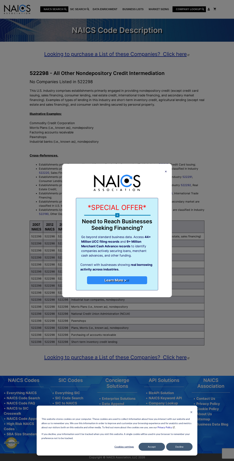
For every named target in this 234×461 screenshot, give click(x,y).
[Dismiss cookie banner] (191, 412)
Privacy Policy (164, 427)
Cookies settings (124, 446)
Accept (152, 446)
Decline (179, 446)
